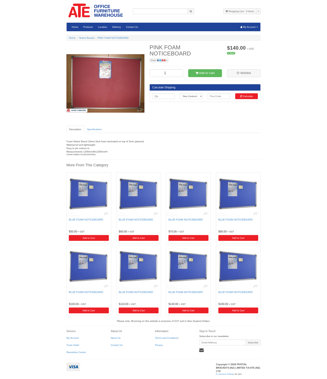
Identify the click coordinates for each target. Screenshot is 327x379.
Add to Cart (206, 73)
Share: (154, 60)
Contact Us (132, 27)
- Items (241, 11)
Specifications (94, 129)
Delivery (116, 27)
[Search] (191, 11)
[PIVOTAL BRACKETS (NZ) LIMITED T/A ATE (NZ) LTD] (97, 9)
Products (88, 27)
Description (75, 129)
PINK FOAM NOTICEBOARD (113, 38)
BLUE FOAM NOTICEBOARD (86, 219)
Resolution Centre (76, 352)
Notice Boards (86, 38)
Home (75, 27)
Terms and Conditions (166, 338)
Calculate (247, 96)
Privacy (159, 345)
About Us (116, 338)
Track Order (72, 345)
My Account (72, 338)
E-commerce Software (225, 374)
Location (102, 27)
